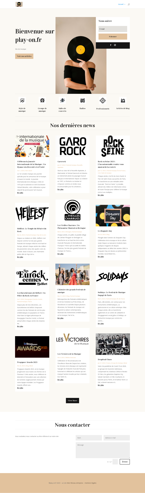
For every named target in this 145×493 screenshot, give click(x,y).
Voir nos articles (24, 56)
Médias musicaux (71, 357)
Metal (31, 366)
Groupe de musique (117, 363)
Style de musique (106, 173)
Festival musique (31, 235)
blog (27, 366)
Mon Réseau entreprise (75, 483)
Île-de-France (121, 171)
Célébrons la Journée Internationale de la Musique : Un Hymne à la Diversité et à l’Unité (31, 164)
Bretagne (68, 232)
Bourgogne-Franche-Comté (33, 299)
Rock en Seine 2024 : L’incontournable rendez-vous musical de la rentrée (111, 164)
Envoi (124, 461)
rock (99, 173)
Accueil (120, 4)
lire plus (20, 193)
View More (72, 400)
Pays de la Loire (41, 235)
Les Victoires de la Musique (69, 354)
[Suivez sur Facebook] (110, 45)
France (30, 302)
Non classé (28, 171)
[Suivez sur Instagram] (115, 45)
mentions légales (90, 483)
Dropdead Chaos (105, 359)
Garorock (62, 161)
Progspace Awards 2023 (27, 362)
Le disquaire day (105, 231)
